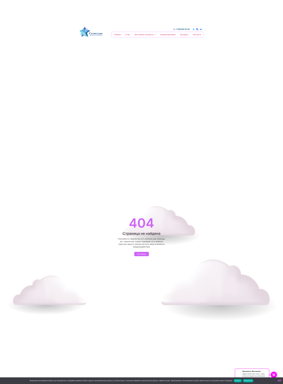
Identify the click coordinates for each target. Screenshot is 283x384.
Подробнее (248, 380)
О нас (127, 34)
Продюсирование (168, 34)
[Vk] (200, 29)
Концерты (184, 34)
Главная (117, 34)
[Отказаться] (279, 381)
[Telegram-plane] (193, 29)
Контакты (197, 34)
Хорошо (238, 380)
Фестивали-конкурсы (144, 34)
